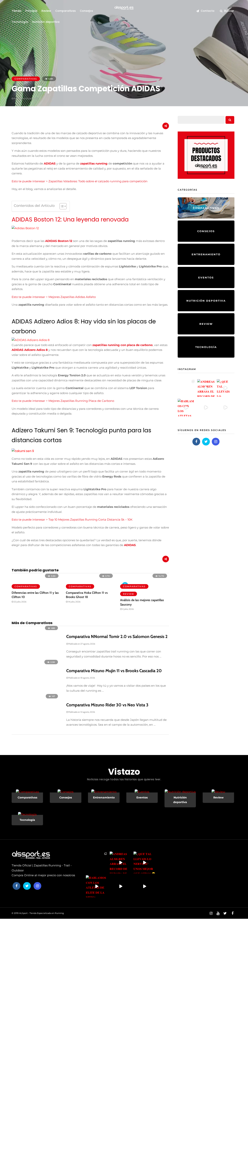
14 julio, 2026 (74, 601)
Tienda (16, 11)
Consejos (86, 11)
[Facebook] (196, 441)
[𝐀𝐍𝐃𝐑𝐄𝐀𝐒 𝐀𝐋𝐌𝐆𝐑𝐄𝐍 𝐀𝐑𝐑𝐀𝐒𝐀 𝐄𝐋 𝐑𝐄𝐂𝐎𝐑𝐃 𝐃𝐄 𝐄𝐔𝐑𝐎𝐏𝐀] (206, 388)
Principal (31, 11)
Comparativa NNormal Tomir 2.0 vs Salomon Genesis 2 (117, 636)
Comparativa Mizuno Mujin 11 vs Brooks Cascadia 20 (114, 670)
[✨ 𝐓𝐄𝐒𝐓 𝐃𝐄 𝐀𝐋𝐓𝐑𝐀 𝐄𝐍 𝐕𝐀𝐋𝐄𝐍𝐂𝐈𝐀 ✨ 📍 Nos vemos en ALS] (186, 388)
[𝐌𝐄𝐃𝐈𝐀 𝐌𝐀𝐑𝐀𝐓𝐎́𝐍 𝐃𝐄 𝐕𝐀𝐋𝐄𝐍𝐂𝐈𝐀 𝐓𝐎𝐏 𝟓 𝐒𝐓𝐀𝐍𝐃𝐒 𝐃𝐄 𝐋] (225, 407)
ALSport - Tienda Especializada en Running (41, 913)
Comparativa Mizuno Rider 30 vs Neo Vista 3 (107, 705)
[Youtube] (218, 913)
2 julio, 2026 (128, 609)
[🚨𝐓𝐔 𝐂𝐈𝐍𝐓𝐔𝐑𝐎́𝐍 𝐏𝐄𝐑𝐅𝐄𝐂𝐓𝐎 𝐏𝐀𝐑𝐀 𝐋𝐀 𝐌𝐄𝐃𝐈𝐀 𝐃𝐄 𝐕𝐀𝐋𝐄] (206, 407)
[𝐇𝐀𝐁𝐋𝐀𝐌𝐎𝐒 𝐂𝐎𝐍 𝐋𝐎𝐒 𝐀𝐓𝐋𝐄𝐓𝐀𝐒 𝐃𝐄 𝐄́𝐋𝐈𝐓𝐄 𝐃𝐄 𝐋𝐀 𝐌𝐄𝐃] (186, 407)
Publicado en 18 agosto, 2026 (81, 677)
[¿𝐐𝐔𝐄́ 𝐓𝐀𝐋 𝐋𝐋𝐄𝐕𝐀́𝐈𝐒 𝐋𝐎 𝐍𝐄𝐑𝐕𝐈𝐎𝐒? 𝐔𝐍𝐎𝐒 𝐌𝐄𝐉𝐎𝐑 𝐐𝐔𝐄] (225, 388)
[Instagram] (216, 441)
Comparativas (65, 11)
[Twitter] (206, 441)
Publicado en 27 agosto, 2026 (81, 643)
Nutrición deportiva (45, 22)
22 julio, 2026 (19, 601)
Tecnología (20, 22)
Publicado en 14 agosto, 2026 (81, 712)
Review (46, 11)
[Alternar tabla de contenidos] (61, 206)
